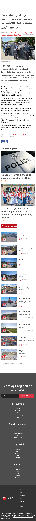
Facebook (23, 501)
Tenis (18, 435)
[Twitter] (6, 141)
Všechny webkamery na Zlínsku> (11, 363)
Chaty (18, 455)
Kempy (18, 457)
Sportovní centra (18, 433)
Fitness (18, 431)
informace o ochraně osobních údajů (23, 517)
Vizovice (22, 337)
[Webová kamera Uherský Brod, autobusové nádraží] (9, 315)
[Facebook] (3, 141)
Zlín (20, 233)
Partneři (22, 498)
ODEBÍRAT (26, 396)
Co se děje (14, 32)
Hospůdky (18, 410)
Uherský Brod (24, 298)
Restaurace (18, 408)
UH (20, 265)
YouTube (22, 504)
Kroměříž (29, 32)
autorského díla (5, 518)
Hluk (21, 259)
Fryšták (22, 351)
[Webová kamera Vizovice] (9, 341)
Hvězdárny (18, 477)
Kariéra (22, 492)
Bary (18, 413)
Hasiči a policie (21, 32)
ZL (20, 239)
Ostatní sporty (18, 437)
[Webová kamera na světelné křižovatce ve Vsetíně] (9, 276)
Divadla (18, 471)
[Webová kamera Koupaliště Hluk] (9, 263)
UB (20, 305)
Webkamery (9, 225)
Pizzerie (18, 417)
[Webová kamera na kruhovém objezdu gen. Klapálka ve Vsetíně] (9, 289)
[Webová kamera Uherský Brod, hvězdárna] (9, 328)
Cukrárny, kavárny (18, 415)
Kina (18, 473)
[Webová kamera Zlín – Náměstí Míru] (9, 237)
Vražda (15, 34)
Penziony (18, 451)
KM (19, 34)
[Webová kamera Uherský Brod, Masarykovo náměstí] (9, 302)
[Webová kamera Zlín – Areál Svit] (9, 250)
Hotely (18, 449)
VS (20, 279)
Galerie (18, 475)
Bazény (18, 429)
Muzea (18, 469)
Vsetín (21, 272)
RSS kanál (23, 507)
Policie (3, 34)
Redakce (22, 495)
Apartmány (18, 453)
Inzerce (22, 489)
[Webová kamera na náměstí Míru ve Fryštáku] (9, 354)
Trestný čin (9, 34)
